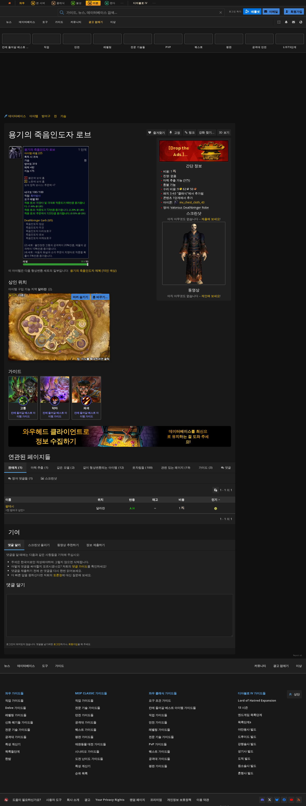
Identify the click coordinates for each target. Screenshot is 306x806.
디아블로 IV (144, 3)
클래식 (61, 3)
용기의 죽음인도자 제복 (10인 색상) (93, 270)
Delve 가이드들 (15, 708)
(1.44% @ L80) (35, 206)
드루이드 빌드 (247, 737)
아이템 (33, 116)
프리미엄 (156, 800)
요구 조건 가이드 (160, 700)
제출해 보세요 (211, 219)
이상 (299, 666)
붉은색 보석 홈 (36, 178)
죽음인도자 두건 (35, 227)
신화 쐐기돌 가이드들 (19, 722)
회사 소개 (73, 800)
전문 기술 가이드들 (17, 730)
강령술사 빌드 (247, 744)
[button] (53, 326)
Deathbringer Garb (35, 220)
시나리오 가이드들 (87, 751)
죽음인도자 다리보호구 (38, 231)
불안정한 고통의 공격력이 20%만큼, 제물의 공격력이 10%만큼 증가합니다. (55, 246)
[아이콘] (15, 152)
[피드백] (293, 22)
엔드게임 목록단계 (250, 715)
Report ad (297, 655)
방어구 (46, 116)
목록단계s (244, 722)
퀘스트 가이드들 (85, 730)
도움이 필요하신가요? (26, 800)
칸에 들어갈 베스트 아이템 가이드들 (172, 708)
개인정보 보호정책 (179, 800)
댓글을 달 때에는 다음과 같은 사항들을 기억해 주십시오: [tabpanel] (56, 599)
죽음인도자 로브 (35, 234)
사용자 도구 (54, 800)
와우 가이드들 (14, 693)
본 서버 (40, 3)
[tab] (15, 467)
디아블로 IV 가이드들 (252, 693)
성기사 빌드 (245, 751)
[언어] (301, 22)
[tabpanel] (119, 504)
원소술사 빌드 (247, 766)
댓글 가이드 (79, 566)
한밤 (8, 759)
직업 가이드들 (14, 700)
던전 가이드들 (84, 715)
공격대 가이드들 (15, 737)
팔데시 (9, 506)
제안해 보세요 (211, 296)
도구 (45, 666)
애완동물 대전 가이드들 (90, 744)
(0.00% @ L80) (77, 213)
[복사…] (216, 490)
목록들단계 (12, 751)
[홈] (27, 11)
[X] (269, 800)
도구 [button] (45, 22)
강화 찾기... (206, 132)
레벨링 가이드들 (15, 715)
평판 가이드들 (84, 737)
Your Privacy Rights (110, 800)
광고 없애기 (96, 22)
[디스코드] (262, 800)
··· (122, 3)
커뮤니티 (76, 22)
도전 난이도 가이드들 (89, 759)
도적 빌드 (244, 758)
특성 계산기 (13, 744)
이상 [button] (113, 22)
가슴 (63, 116)
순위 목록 (81, 773)
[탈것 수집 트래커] (119, 436)
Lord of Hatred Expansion (257, 700)
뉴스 (9, 22)
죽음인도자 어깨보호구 (38, 238)
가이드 (59, 22)
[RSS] (299, 800)
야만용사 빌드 (247, 729)
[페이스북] (284, 800)
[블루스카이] (277, 800)
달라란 (42, 289)
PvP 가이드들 (158, 744)
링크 (192, 132)
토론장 (57, 575)
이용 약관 (203, 800)
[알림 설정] (286, 22)
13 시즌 (243, 707)
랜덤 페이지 (137, 800)
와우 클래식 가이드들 (163, 693)
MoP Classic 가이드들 (91, 693)
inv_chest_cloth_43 (191, 202)
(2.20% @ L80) (76, 209)
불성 (79, 3)
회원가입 (73, 644)
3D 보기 (224, 132)
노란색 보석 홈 (36, 181)
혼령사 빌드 (245, 773)
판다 (112, 3)
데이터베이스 (27, 22)
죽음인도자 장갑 (35, 224)
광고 (87, 800)
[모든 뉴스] (9, 3)
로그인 (56, 644)
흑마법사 (36, 195)
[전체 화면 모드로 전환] (279, 22)
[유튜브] (291, 800)
